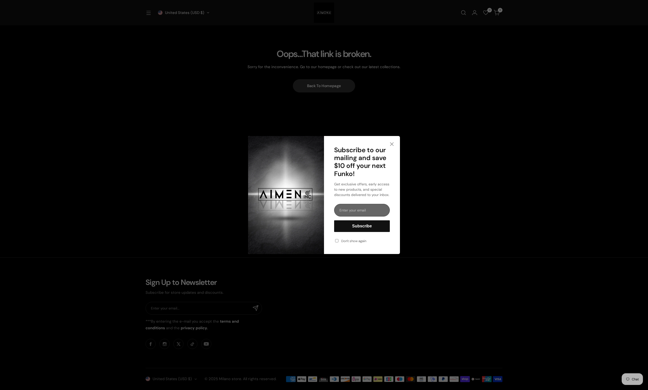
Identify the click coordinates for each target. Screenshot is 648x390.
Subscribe (362, 226)
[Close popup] (392, 144)
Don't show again (353, 241)
